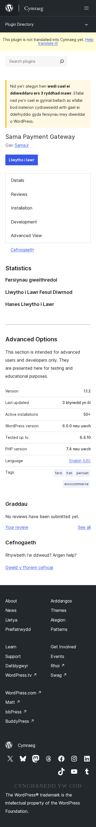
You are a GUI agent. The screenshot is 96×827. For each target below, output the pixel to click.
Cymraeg (26, 745)
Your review (16, 527)
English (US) (80, 460)
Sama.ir (22, 145)
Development (24, 221)
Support (13, 656)
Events (57, 656)
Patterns (59, 629)
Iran (69, 473)
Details (17, 180)
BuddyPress (19, 721)
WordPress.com (23, 692)
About (11, 601)
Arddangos (61, 601)
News (11, 610)
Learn (10, 646)
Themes (58, 610)
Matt (12, 702)
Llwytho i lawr (21, 160)
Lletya (11, 620)
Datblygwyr (16, 665)
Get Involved (63, 646)
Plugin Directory (19, 24)
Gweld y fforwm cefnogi (29, 567)
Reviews (19, 194)
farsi (58, 473)
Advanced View (26, 235)
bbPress (16, 711)
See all (84, 527)
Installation (21, 208)
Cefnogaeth (22, 249)
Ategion (58, 620)
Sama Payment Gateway (40, 136)
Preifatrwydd (18, 629)
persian (83, 473)
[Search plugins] (62, 61)
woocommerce (76, 484)
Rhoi (58, 665)
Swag (59, 675)
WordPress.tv (21, 675)
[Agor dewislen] (87, 8)
